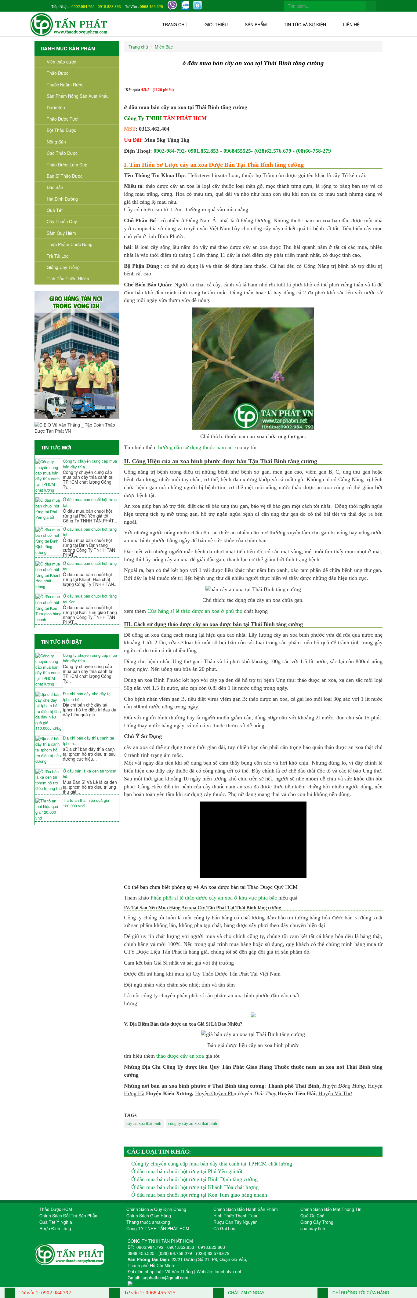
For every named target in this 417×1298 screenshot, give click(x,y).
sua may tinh (312, 1228)
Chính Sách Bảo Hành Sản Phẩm (245, 1209)
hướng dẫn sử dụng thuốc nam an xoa (200, 447)
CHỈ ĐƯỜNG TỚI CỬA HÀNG (360, 1292)
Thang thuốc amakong (148, 1222)
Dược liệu (56, 107)
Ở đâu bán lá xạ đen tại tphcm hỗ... (89, 774)
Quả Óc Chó (312, 1216)
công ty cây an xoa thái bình (192, 1123)
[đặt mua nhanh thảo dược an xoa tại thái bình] (253, 1014)
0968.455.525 (151, 6)
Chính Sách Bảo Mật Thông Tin (330, 1209)
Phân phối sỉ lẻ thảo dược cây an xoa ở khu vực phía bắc (213, 898)
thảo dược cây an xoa (180, 1056)
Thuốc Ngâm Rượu (65, 85)
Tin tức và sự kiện (305, 24)
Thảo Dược (57, 73)
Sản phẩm (256, 24)
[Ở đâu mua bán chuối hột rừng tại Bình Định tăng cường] (49, 541)
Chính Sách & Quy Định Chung (156, 1209)
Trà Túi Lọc (57, 256)
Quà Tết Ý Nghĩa (55, 1222)
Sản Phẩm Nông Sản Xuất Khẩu (78, 96)
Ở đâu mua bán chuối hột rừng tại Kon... (90, 599)
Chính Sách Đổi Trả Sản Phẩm (69, 1216)
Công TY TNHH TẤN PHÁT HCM (157, 1228)
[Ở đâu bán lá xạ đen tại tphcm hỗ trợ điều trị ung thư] (49, 780)
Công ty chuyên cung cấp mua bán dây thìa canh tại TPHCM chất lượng (211, 1164)
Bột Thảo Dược (61, 130)
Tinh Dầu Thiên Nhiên (68, 278)
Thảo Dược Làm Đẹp (67, 165)
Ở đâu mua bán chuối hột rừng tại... (90, 502)
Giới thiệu (216, 24)
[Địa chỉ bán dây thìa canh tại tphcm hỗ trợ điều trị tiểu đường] (49, 750)
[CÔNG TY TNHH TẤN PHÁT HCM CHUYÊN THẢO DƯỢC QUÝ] (69, 24)
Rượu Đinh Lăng (55, 1228)
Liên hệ (351, 24)
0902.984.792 (83, 6)
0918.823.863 (109, 6)
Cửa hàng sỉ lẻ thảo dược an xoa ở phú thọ (194, 611)
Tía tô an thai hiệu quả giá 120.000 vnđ (86, 803)
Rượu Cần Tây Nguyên (235, 1222)
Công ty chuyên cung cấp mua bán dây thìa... (90, 464)
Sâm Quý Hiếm (61, 233)
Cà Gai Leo (224, 1228)
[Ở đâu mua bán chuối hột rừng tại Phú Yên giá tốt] (49, 509)
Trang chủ (174, 24)
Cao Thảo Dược (62, 153)
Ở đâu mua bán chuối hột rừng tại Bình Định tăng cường (194, 1179)
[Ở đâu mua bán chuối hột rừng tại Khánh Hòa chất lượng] (49, 575)
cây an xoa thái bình (143, 1123)
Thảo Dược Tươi (62, 119)
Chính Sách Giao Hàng (148, 1216)
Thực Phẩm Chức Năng (69, 244)
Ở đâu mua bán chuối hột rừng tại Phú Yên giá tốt (186, 1171)
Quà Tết (55, 210)
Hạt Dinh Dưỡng (62, 199)
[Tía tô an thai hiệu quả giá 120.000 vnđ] (49, 809)
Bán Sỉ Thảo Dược (64, 176)
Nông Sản (56, 142)
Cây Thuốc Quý (62, 221)
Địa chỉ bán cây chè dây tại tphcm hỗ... (87, 696)
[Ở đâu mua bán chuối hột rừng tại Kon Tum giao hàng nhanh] (49, 608)
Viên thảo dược (61, 62)
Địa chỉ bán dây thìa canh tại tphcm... (88, 741)
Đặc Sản (55, 187)
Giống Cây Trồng (63, 267)
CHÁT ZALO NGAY (245, 1292)
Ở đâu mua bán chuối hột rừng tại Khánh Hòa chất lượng (195, 1187)
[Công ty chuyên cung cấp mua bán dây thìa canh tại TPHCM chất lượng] (49, 475)
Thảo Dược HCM (55, 1209)
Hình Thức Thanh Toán (236, 1216)
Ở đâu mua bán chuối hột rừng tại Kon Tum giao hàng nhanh (199, 1195)
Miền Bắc (164, 47)
